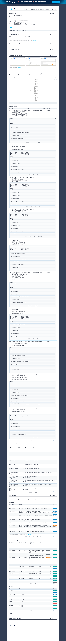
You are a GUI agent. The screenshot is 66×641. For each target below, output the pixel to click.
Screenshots (42, 9)
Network (51, 9)
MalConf (29, 9)
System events (47, 9)
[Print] (55, 9)
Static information (34, 9)
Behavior (25, 9)
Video (38, 9)
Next (37, 174)
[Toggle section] (56, 13)
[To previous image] (9, 61)
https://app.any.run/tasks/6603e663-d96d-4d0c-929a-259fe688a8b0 (22, 16)
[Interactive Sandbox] (12, 9)
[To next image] (56, 61)
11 (38, 236)
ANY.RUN (11, 27)
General (22, 9)
